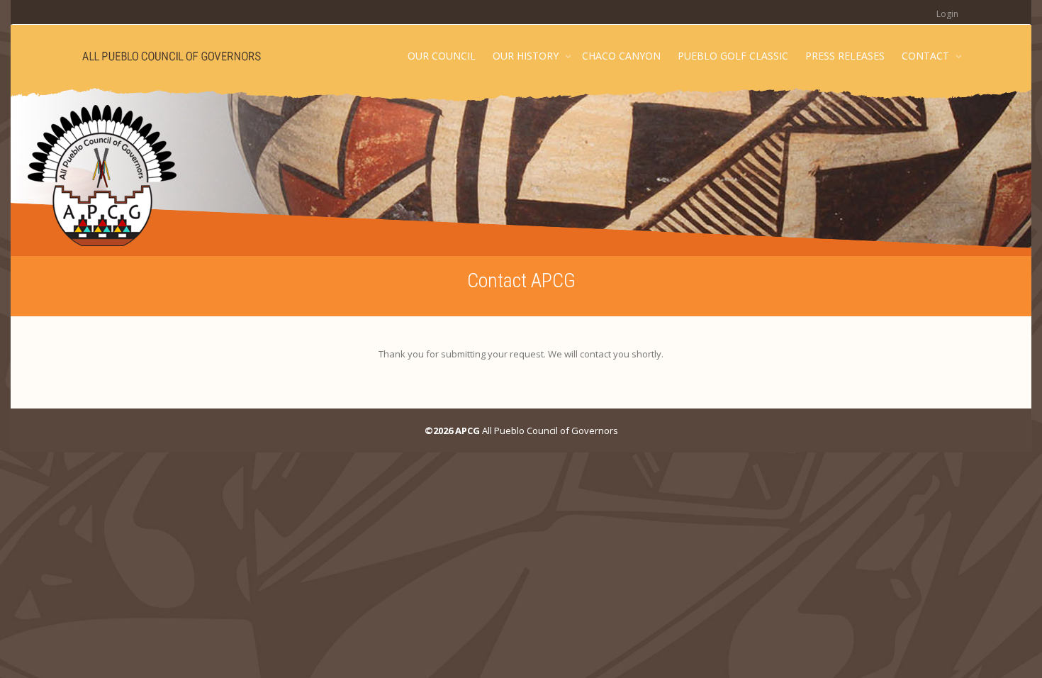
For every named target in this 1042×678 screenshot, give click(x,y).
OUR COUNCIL (442, 55)
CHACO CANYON (621, 55)
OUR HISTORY (527, 55)
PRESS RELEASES (845, 55)
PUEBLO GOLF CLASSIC (733, 55)
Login (947, 14)
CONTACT (927, 55)
